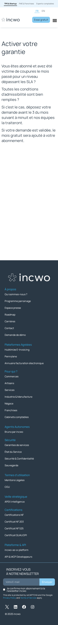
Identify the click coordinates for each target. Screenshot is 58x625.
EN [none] (43, 11)
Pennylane (11, 356)
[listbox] (45, 11)
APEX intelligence (15, 501)
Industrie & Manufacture (18, 396)
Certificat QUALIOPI (16, 535)
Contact (9, 328)
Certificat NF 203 (14, 521)
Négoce (9, 403)
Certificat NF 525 (14, 528)
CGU (7, 487)
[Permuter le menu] (54, 20)
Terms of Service (28, 597)
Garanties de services (17, 445)
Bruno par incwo (14, 431)
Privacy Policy (9, 597)
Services (9, 390)
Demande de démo (15, 335)
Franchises (11, 410)
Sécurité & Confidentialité (19, 458)
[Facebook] (24, 607)
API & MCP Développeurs (18, 556)
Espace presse (13, 308)
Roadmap (10, 314)
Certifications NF (14, 515)
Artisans (9, 383)
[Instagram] (32, 607)
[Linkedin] (15, 607)
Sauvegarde (11, 465)
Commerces (11, 376)
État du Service (13, 451)
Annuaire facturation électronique (24, 363)
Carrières (10, 321)
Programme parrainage (18, 301)
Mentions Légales (14, 480)
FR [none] (37, 11)
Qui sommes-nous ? (16, 294)
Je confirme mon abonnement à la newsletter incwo (26, 590)
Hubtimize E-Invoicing (17, 349)
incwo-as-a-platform (16, 550)
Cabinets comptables (17, 417)
